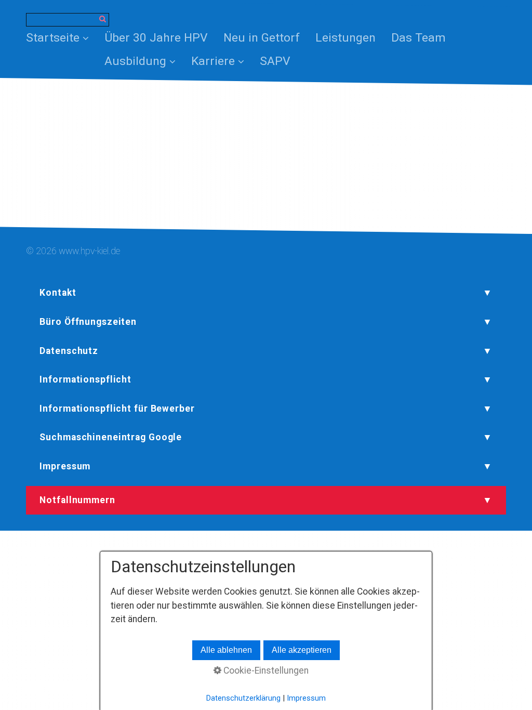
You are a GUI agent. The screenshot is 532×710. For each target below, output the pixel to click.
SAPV (275, 61)
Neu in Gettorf (261, 38)
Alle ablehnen (226, 650)
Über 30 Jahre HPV (156, 38)
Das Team (418, 38)
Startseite (52, 38)
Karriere (213, 61)
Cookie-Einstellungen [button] (265, 670)
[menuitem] (61, 38)
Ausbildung (135, 61)
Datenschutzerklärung (243, 698)
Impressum (306, 698)
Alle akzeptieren (301, 650)
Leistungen (345, 38)
